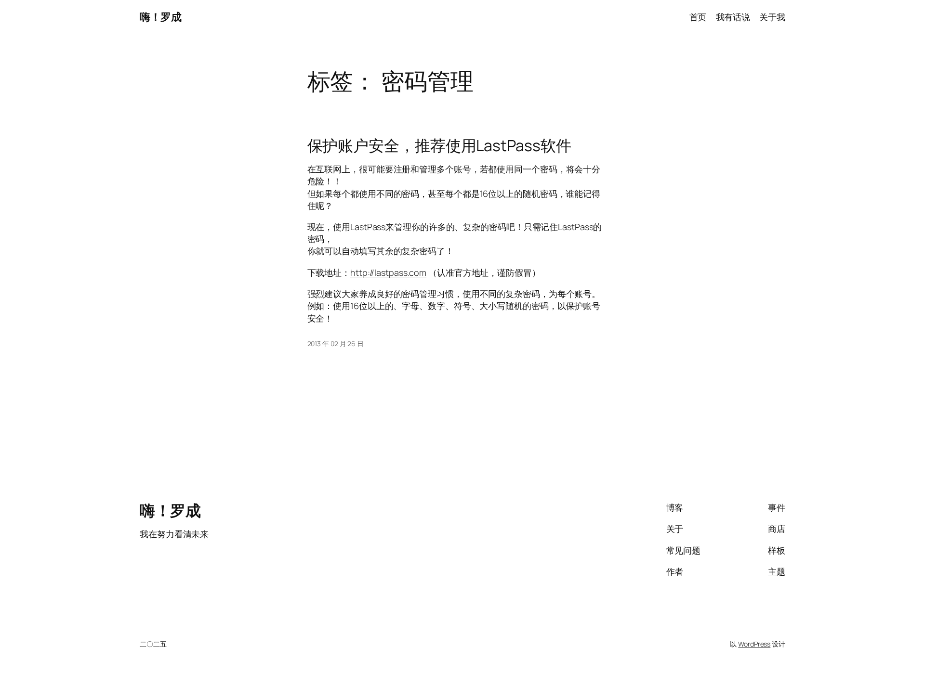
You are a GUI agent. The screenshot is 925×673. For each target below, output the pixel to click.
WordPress (754, 643)
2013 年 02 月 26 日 (335, 343)
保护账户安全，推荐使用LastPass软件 (439, 145)
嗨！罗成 (160, 17)
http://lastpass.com (388, 272)
